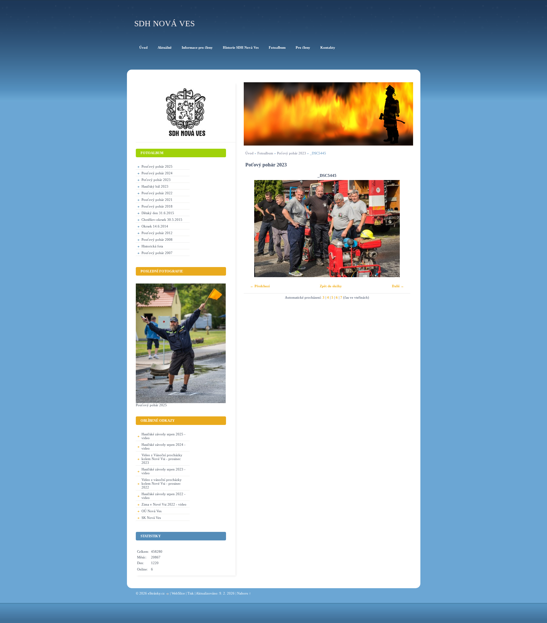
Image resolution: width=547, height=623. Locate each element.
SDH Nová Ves (164, 23)
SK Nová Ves (151, 518)
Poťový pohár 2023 (291, 153)
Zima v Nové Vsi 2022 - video (163, 504)
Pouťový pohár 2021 (157, 200)
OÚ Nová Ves (151, 511)
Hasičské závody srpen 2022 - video (163, 496)
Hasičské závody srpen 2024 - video (163, 446)
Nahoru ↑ (244, 593)
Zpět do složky (331, 286)
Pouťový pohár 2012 (157, 233)
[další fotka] (400, 228)
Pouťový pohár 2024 (157, 173)
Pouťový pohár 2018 (157, 206)
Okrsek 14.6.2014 (154, 226)
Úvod (249, 153)
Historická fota (152, 246)
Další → (398, 286)
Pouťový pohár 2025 (157, 166)
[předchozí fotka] (254, 228)
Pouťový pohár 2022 (157, 193)
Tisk (190, 593)
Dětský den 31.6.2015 (157, 213)
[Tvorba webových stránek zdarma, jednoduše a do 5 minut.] (168, 593)
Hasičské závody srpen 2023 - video (163, 471)
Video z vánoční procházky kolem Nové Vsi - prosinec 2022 (161, 483)
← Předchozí (260, 286)
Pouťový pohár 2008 (157, 239)
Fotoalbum (265, 153)
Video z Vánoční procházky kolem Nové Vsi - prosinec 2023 (161, 458)
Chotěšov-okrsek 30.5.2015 (161, 219)
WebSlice (178, 593)
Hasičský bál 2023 (154, 186)
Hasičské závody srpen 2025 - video (163, 436)
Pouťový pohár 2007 (157, 253)
